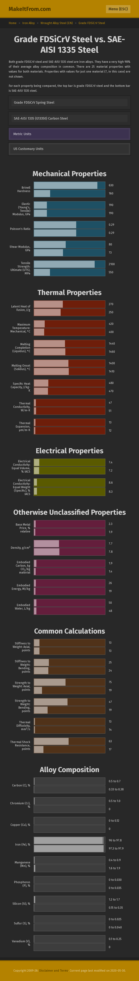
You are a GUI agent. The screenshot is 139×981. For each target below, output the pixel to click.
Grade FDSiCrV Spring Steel (34, 103)
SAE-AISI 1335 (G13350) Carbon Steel (41, 118)
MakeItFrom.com (30, 9)
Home (12, 23)
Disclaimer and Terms (53, 970)
